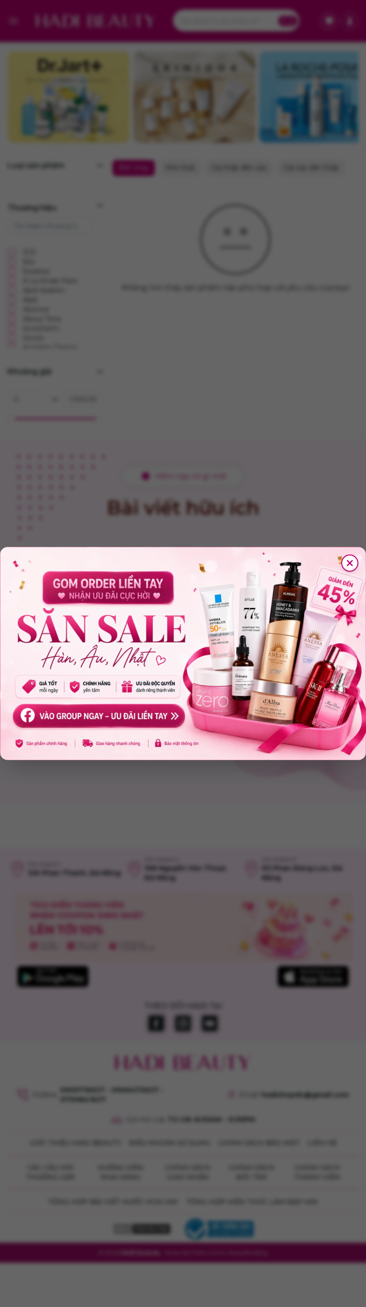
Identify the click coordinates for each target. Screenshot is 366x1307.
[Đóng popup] (349, 563)
